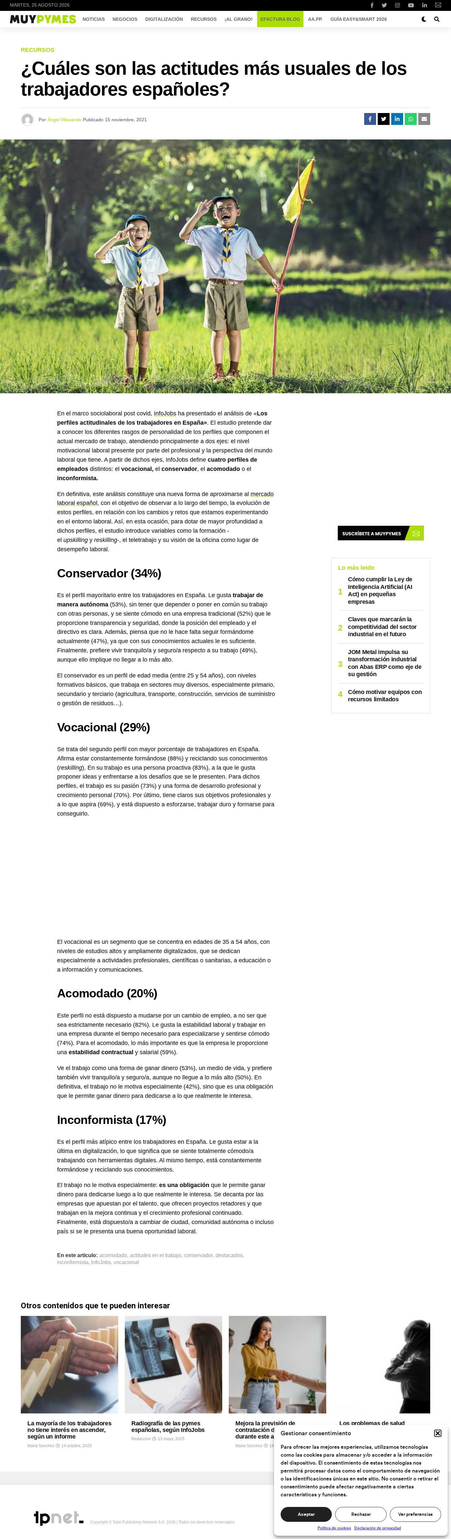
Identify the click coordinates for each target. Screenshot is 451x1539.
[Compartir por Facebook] (370, 119)
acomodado (113, 1255)
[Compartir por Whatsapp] (411, 119)
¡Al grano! (239, 19)
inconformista (72, 1262)
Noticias (94, 19)
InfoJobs (165, 413)
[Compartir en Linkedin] (397, 119)
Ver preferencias (415, 1514)
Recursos (204, 19)
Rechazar (361, 1514)
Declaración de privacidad (377, 1528)
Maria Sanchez (40, 1445)
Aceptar (306, 1514)
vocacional (126, 1262)
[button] (437, 1433)
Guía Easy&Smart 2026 (358, 19)
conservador (198, 1255)
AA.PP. (315, 19)
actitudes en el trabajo (155, 1255)
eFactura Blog (280, 19)
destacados (229, 1255)
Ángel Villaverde (64, 119)
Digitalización (164, 19)
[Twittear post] (384, 119)
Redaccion (141, 1439)
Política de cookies (334, 1528)
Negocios (125, 19)
